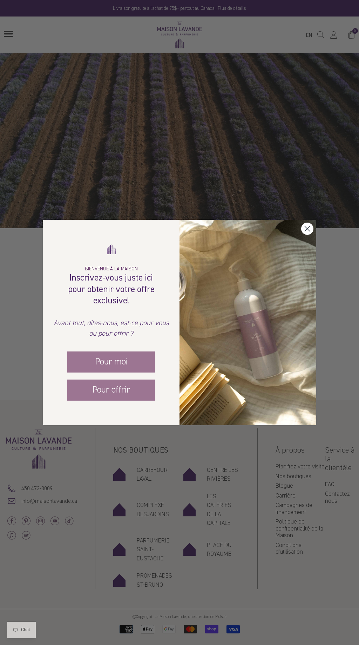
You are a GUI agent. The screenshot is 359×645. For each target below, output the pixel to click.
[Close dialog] (307, 229)
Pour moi (111, 361)
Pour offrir (111, 389)
